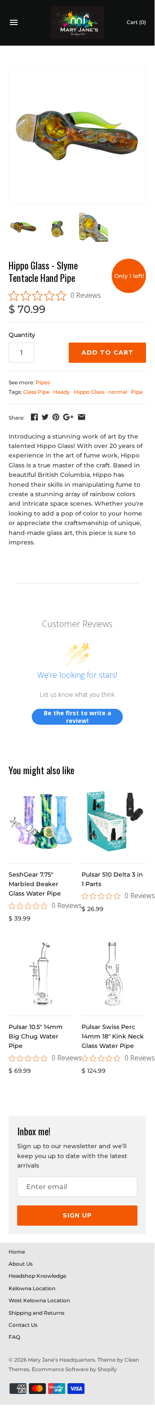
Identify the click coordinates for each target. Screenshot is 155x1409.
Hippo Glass (89, 392)
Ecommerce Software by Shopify (74, 1369)
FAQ (14, 1337)
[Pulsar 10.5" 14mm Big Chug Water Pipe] (41, 974)
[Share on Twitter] (45, 417)
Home (17, 1251)
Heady (61, 392)
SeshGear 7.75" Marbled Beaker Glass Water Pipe (35, 884)
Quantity (22, 335)
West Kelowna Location (39, 1300)
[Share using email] (81, 417)
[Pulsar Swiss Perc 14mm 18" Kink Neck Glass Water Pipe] (114, 974)
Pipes (43, 382)
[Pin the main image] (55, 417)
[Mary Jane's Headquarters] (77, 22)
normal (117, 392)
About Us (21, 1264)
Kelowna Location (32, 1288)
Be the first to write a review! (77, 717)
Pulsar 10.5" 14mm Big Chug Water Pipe (36, 1036)
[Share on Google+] (68, 417)
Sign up (77, 1215)
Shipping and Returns (36, 1313)
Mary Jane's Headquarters (61, 1359)
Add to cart (108, 352)
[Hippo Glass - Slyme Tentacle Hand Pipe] (77, 135)
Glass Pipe (36, 392)
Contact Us (23, 1325)
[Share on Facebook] (34, 417)
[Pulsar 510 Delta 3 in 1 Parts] (114, 821)
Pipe (137, 392)
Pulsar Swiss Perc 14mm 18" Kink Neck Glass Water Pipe (113, 1036)
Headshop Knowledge (37, 1276)
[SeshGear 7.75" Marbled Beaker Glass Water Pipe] (41, 821)
